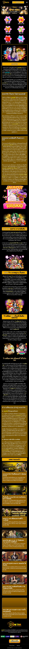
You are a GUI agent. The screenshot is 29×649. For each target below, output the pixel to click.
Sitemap (18, 645)
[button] (27, 2)
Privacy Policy (11, 645)
